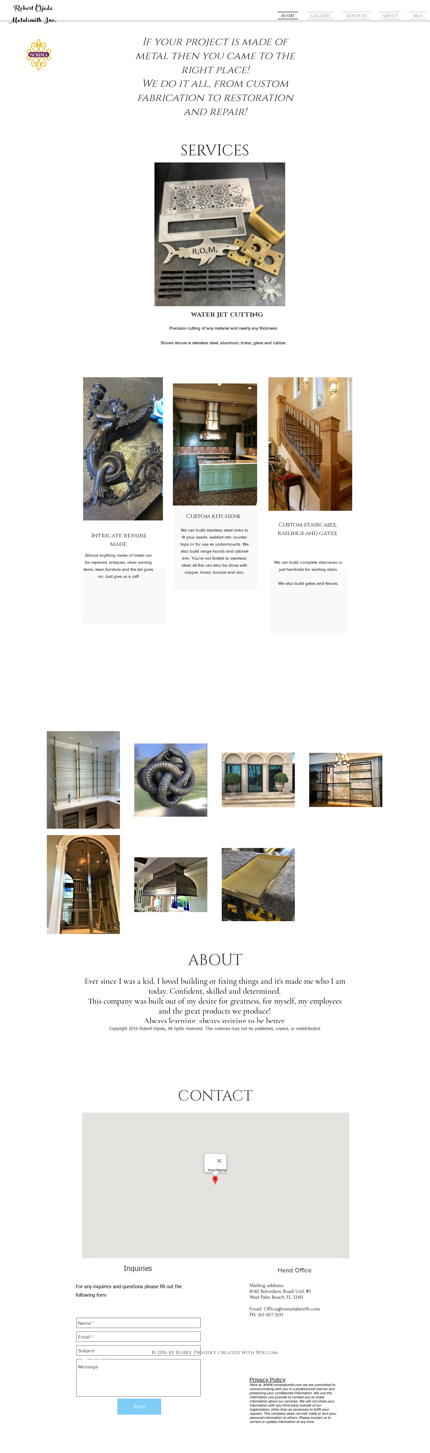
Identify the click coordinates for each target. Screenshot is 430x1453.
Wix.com (267, 1352)
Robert (23, 9)
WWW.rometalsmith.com (282, 1385)
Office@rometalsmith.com (292, 1309)
